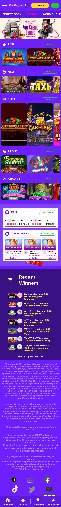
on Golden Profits (14, 257)
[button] (7, 36)
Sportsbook (12, 14)
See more (50, 44)
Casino (31, 14)
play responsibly (40, 466)
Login (55, 5)
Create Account (40, 6)
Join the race (47, 212)
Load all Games (47, 234)
